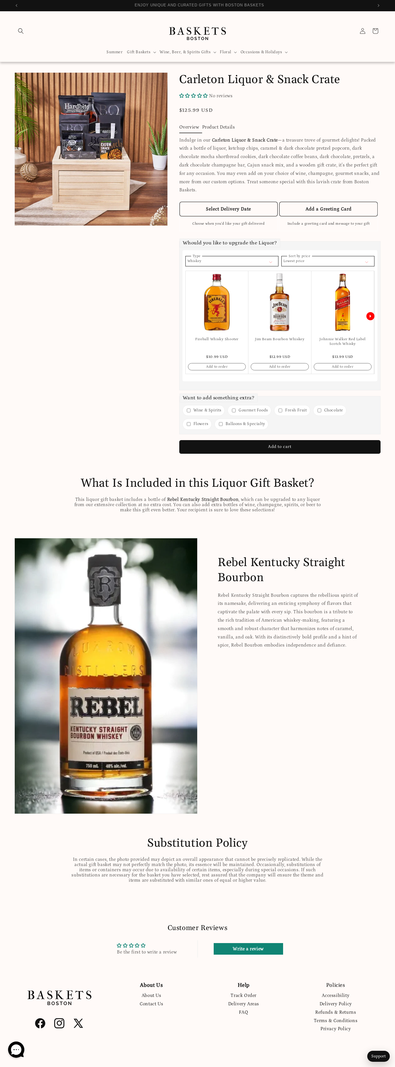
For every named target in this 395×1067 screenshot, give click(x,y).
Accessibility (335, 995)
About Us (151, 995)
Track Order (243, 995)
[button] (20, 31)
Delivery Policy (336, 1003)
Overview (189, 127)
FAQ (243, 1012)
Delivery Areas (243, 1003)
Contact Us (151, 1003)
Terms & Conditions (335, 1020)
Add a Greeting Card (329, 209)
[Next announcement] (378, 5)
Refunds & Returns (335, 1012)
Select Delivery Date (228, 209)
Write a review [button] (248, 948)
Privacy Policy (335, 1028)
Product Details (218, 127)
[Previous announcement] (16, 5)
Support (378, 1056)
